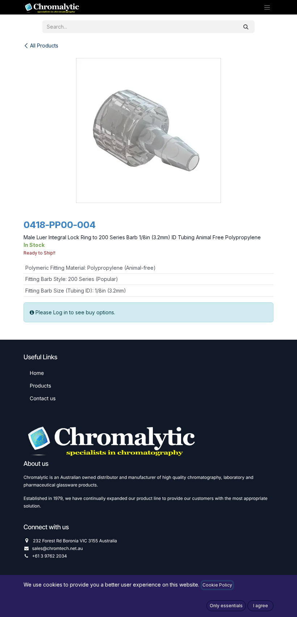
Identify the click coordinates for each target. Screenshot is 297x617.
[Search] (246, 26)
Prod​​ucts (40, 386)
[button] (226, 605)
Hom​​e (37, 373)
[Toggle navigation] (267, 7)
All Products (44, 45)
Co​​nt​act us (43, 399)
